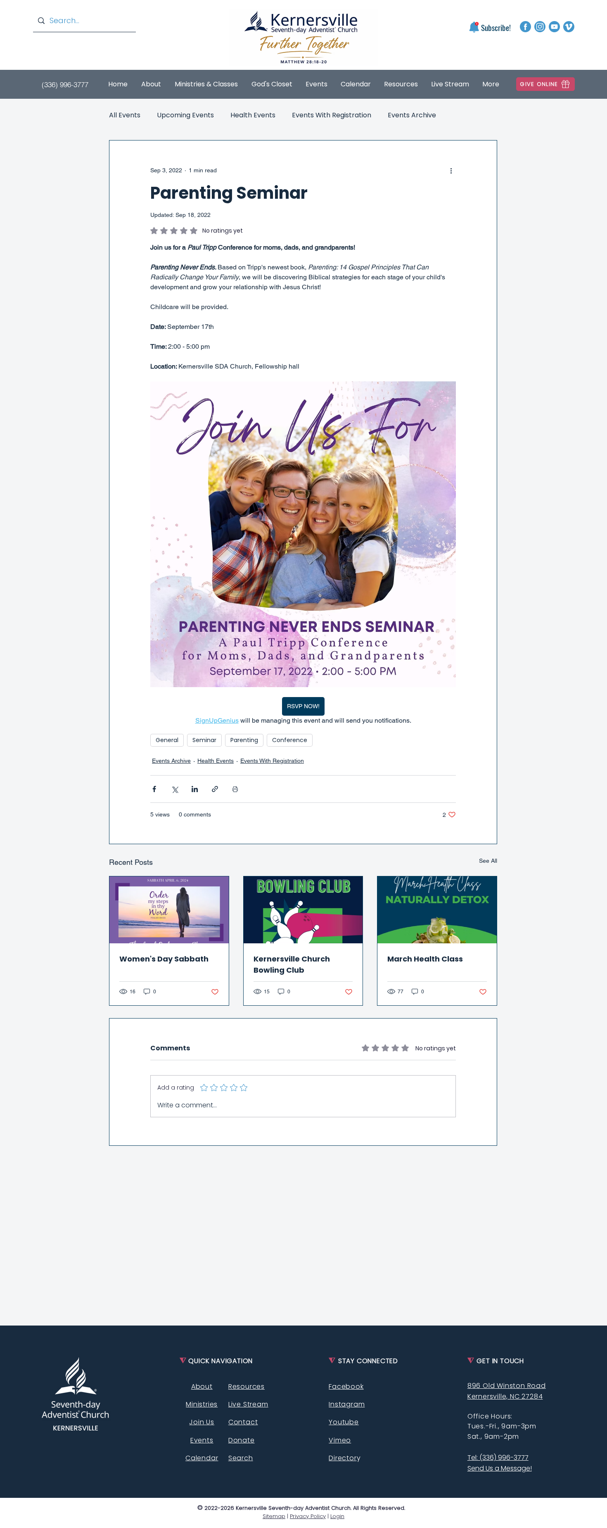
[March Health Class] (437, 909)
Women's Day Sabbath (164, 959)
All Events (124, 115)
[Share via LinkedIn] (195, 789)
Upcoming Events (185, 115)
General (167, 740)
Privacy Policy (308, 1516)
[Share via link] (215, 789)
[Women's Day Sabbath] (169, 909)
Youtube (344, 1422)
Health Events (252, 115)
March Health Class (425, 959)
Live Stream (248, 1404)
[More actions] (451, 170)
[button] (473, 27)
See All (488, 860)
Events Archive (412, 115)
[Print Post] (235, 789)
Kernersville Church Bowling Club (292, 964)
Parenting (244, 740)
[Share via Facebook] (154, 789)
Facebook (346, 1386)
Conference (289, 740)
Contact (243, 1422)
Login (337, 1516)
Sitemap (274, 1516)
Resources (246, 1386)
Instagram (347, 1404)
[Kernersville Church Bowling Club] (303, 909)
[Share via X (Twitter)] (174, 789)
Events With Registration (331, 115)
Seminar (204, 740)
